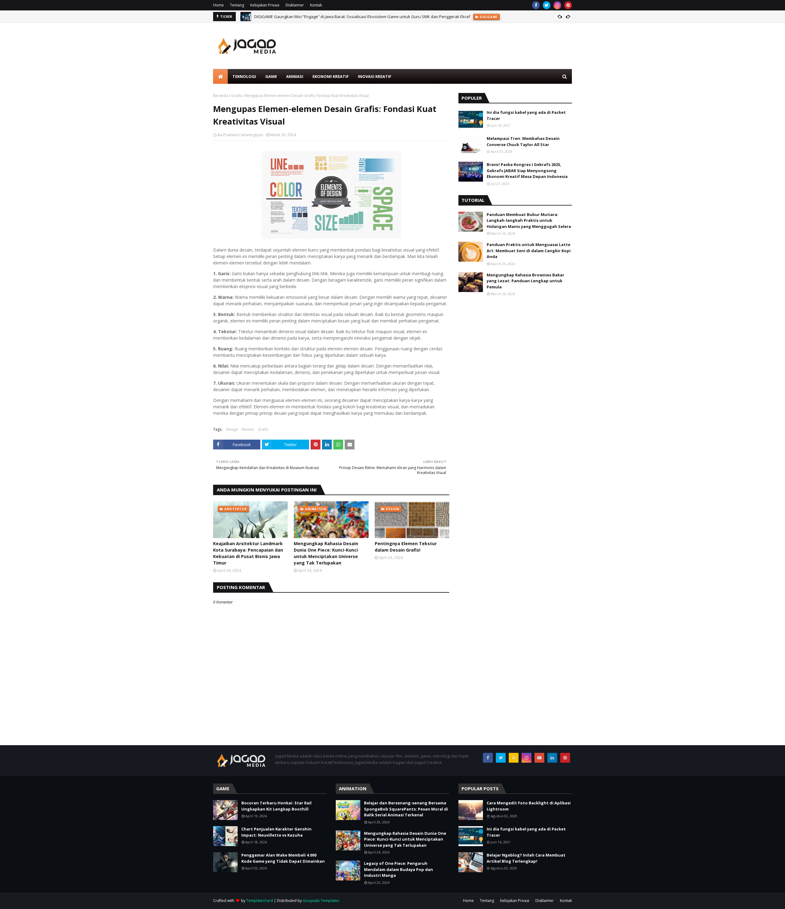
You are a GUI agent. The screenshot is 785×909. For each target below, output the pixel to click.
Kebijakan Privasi (264, 5)
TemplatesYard (259, 900)
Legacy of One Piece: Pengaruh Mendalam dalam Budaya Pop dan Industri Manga (398, 869)
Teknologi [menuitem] (244, 76)
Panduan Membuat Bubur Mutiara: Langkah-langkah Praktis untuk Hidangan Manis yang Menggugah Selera (529, 220)
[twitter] (546, 5)
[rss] (514, 758)
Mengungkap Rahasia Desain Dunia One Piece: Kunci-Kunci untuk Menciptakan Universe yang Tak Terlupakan (326, 553)
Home (218, 5)
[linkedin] (552, 758)
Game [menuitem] (271, 76)
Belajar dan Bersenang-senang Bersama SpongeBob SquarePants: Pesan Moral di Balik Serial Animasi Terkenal (406, 809)
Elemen (248, 429)
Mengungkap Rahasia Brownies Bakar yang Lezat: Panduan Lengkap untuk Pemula (525, 281)
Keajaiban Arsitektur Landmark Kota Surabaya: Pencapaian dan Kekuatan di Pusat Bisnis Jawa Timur (248, 553)
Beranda (220, 95)
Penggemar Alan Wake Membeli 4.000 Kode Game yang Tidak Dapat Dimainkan (283, 858)
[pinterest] (568, 5)
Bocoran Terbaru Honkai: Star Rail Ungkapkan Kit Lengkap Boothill (276, 806)
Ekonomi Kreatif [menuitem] (330, 76)
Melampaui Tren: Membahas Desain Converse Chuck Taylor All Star (523, 141)
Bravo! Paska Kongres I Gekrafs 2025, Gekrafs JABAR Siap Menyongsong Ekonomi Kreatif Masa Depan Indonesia (527, 170)
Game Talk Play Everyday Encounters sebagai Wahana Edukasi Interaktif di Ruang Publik (336, 19)
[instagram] (557, 5)
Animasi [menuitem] (294, 76)
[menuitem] (220, 76)
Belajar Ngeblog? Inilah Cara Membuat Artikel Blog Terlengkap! (526, 858)
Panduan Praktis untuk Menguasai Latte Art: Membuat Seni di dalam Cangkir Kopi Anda (529, 250)
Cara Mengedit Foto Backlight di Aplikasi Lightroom (529, 806)
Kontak (316, 5)
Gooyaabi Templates (321, 900)
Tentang (237, 5)
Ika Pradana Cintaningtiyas (240, 134)
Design (232, 429)
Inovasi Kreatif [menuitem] (374, 76)
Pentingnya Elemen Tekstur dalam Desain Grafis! (406, 547)
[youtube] (539, 758)
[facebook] (536, 5)
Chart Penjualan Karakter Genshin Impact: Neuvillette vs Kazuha (276, 832)
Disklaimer (294, 5)
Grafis (236, 95)
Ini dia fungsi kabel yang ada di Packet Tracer (526, 115)
